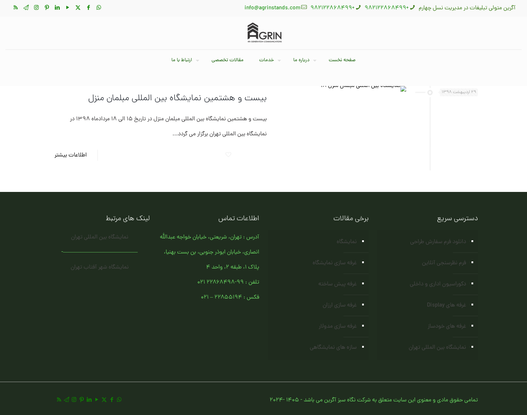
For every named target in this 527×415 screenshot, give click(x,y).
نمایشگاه (347, 242)
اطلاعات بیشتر (70, 155)
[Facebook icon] (88, 8)
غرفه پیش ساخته (337, 284)
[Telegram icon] (26, 8)
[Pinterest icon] (46, 8)
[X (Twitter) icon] (78, 8)
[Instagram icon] (36, 8)
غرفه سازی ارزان (340, 305)
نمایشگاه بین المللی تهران (437, 347)
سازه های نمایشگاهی (333, 347)
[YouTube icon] (67, 8)
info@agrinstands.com (272, 8)
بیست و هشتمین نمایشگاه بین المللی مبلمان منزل (177, 98)
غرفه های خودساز (447, 326)
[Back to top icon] (492, 400)
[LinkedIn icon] (57, 8)
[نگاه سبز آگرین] (263, 33)
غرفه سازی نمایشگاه (335, 263)
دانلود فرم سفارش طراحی (438, 242)
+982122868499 (387, 8)
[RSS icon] (15, 8)
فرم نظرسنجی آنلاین (444, 263)
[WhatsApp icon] (98, 8)
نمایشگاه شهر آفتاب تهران (100, 267)
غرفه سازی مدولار (338, 326)
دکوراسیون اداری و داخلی (438, 284)
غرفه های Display (446, 305)
